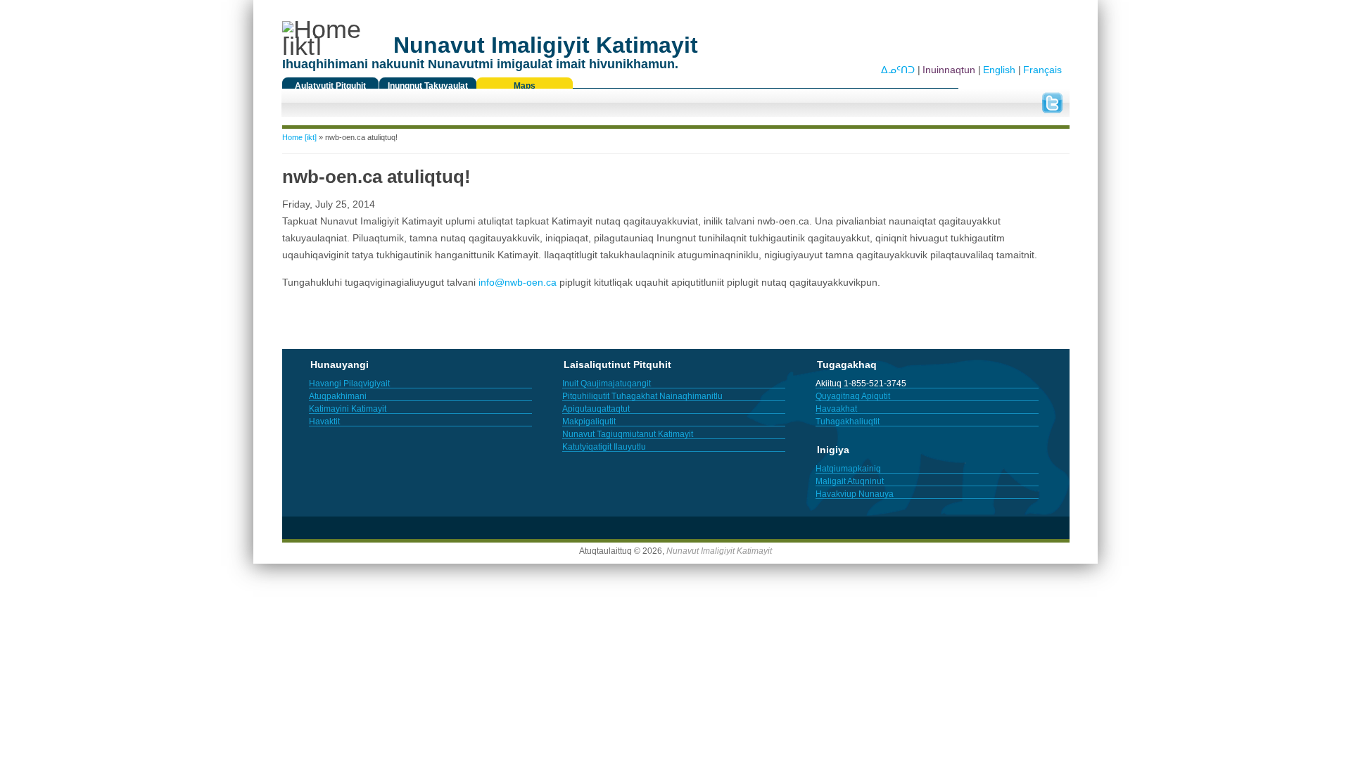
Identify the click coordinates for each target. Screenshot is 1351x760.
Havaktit (324, 421)
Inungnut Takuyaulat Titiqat (428, 89)
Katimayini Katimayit (347, 409)
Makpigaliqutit (589, 421)
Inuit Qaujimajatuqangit (606, 383)
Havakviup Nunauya (855, 494)
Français (1042, 69)
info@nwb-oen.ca (517, 282)
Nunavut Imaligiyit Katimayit (719, 551)
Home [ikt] (299, 137)
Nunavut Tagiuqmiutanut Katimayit (627, 434)
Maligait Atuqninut (850, 481)
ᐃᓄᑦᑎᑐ (898, 69)
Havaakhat (836, 409)
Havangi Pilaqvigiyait (349, 383)
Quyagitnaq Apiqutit (853, 396)
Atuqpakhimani (338, 396)
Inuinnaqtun (948, 69)
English (999, 69)
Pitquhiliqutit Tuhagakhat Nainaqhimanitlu (642, 396)
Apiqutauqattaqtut (596, 409)
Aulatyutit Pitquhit (330, 86)
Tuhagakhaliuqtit (848, 421)
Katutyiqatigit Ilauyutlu (604, 447)
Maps (524, 86)
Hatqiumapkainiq (848, 469)
